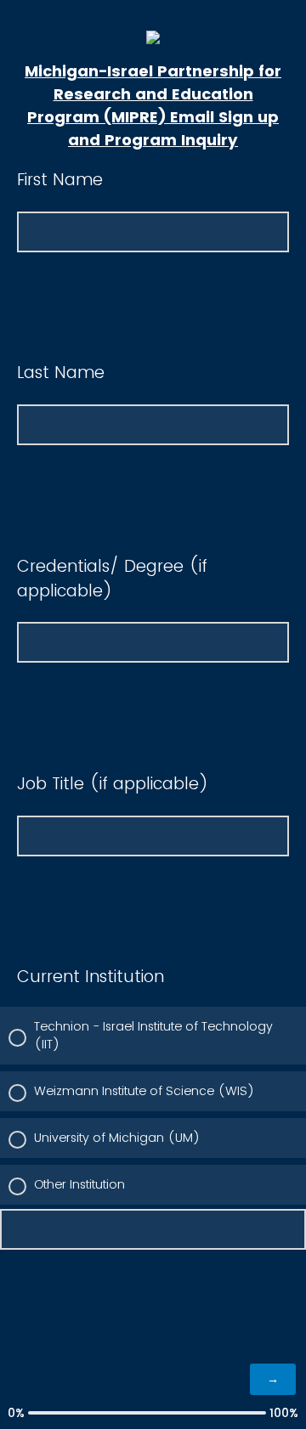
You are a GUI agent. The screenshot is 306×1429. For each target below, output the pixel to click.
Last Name (61, 372)
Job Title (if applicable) (112, 783)
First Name (60, 179)
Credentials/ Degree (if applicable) (112, 578)
